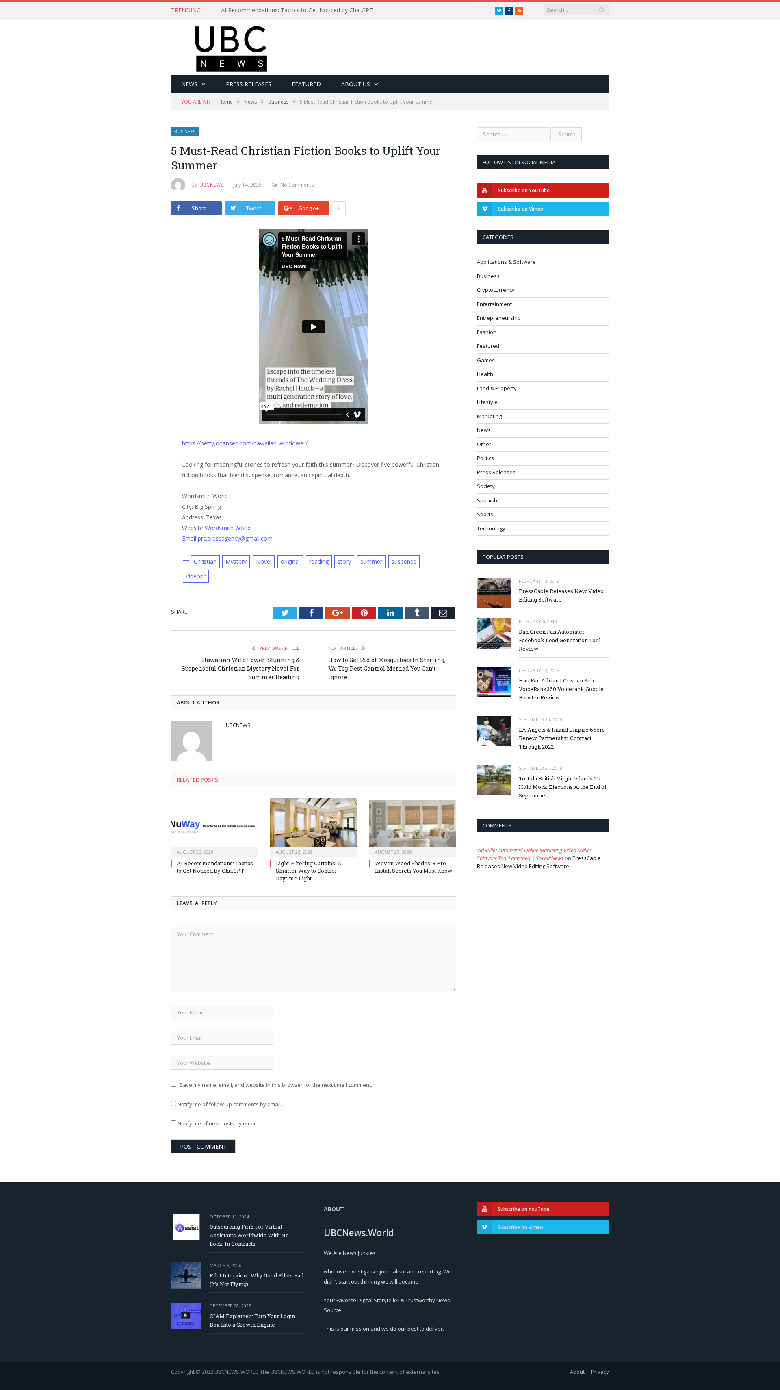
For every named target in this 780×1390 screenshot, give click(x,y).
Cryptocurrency (496, 289)
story (344, 561)
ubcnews (211, 184)
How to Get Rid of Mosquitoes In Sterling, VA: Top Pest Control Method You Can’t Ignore (387, 668)
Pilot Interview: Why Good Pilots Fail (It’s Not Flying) (256, 1280)
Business (184, 131)
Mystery (236, 561)
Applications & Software (506, 261)
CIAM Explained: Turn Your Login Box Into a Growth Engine (252, 1320)
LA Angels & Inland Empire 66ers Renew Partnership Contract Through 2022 (562, 738)
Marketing (489, 416)
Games (486, 360)
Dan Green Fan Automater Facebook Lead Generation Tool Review (559, 640)
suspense (404, 561)
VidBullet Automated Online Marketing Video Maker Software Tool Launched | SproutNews (534, 854)
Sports (485, 514)
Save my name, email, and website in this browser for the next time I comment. (276, 1084)
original (290, 561)
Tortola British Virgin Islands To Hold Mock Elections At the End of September (563, 787)
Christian (205, 561)
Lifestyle (487, 402)
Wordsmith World (228, 528)
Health (485, 374)
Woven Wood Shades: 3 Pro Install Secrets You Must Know (414, 867)
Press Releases (248, 84)
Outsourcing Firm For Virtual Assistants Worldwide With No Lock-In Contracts (249, 1235)
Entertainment (494, 304)
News (189, 84)
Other (484, 444)
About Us (355, 84)
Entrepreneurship (499, 317)
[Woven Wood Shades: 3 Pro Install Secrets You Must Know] (412, 826)
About (577, 1371)
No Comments (297, 184)
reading (319, 561)
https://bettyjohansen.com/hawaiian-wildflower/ (245, 443)
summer (371, 561)
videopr (196, 576)
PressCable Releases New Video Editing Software (561, 595)
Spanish (487, 500)
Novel (263, 561)
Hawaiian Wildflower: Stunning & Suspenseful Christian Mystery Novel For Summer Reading (240, 668)
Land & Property (497, 388)
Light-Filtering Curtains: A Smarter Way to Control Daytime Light (309, 871)
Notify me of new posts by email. (218, 1123)
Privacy (600, 1371)
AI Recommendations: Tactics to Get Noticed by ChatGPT (297, 10)
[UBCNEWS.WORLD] (231, 46)
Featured (306, 84)
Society (486, 486)
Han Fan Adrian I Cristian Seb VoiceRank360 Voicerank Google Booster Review (561, 689)
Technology (491, 528)
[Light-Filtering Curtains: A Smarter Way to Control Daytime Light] (313, 826)
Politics (485, 458)
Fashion (486, 332)
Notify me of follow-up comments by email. (230, 1104)
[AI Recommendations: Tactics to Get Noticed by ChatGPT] (214, 826)
